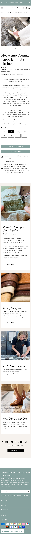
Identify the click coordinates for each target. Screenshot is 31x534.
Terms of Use (15, 495)
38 (25, 132)
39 (4, 136)
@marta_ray (15, 450)
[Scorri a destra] (17, 48)
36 (11, 132)
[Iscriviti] (28, 491)
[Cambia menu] (2, 8)
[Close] (21, 531)
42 (24, 136)
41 (17, 136)
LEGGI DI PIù (10, 323)
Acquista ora (16, 151)
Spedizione (13, 69)
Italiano (3, 515)
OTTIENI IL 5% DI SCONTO (11, 531)
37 (19, 132)
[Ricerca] (23, 8)
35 (5, 132)
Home (3, 13)
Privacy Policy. (24, 495)
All (8, 13)
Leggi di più (10, 264)
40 (11, 136)
